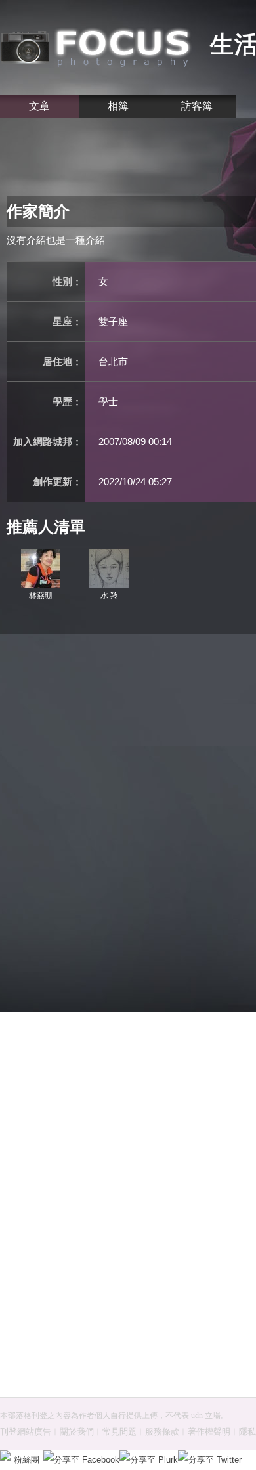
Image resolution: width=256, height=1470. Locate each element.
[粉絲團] (5, 1455)
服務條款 (162, 1432)
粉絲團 (26, 1460)
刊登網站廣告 (25, 1432)
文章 (39, 106)
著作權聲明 (209, 1432)
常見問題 (119, 1432)
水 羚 (109, 595)
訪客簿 (197, 106)
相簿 (118, 106)
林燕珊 (45, 595)
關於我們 (77, 1432)
